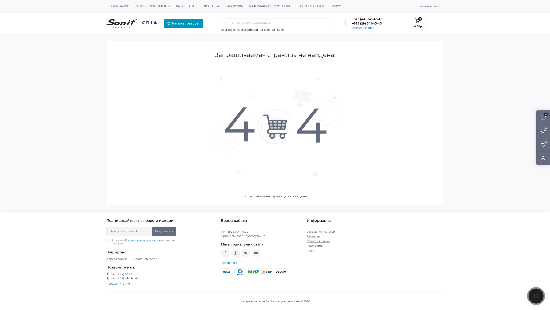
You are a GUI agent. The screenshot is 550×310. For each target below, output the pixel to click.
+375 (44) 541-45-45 (367, 19)
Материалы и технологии (269, 6)
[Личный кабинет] (543, 158)
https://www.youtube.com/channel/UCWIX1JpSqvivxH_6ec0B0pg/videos (256, 253)
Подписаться (164, 231)
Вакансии (313, 236)
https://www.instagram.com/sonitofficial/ (235, 253)
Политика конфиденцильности (143, 240)
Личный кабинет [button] (429, 6)
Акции (311, 250)
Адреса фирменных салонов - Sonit (260, 29)
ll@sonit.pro (229, 262)
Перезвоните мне (118, 283)
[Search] (225, 22)
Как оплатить (186, 6)
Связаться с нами (318, 241)
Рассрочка (234, 6)
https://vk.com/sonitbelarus (245, 253)
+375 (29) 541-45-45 (367, 23)
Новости (338, 6)
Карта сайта (315, 245)
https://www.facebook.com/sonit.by (225, 253)
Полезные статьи (310, 6)
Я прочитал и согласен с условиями (144, 242)
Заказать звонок (363, 27)
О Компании (119, 6)
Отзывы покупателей (153, 6)
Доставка (211, 6)
